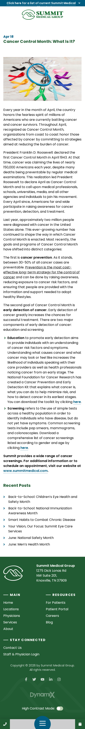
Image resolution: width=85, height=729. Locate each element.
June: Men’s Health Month (29, 544)
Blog (49, 622)
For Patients (55, 602)
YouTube (42, 679)
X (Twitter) (34, 679)
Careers (52, 615)
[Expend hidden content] (79, 3)
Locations (11, 609)
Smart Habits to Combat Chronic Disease (41, 519)
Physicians (11, 615)
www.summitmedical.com (25, 470)
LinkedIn (51, 679)
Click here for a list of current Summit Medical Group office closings (41, 5)
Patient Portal (57, 609)
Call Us (5, 724)
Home (8, 602)
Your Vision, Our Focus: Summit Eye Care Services (40, 529)
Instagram (59, 679)
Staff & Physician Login (21, 654)
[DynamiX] (42, 694)
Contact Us (80, 724)
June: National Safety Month (31, 537)
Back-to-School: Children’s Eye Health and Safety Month (42, 499)
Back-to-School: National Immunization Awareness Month (40, 511)
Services (10, 622)
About (8, 628)
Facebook (26, 679)
